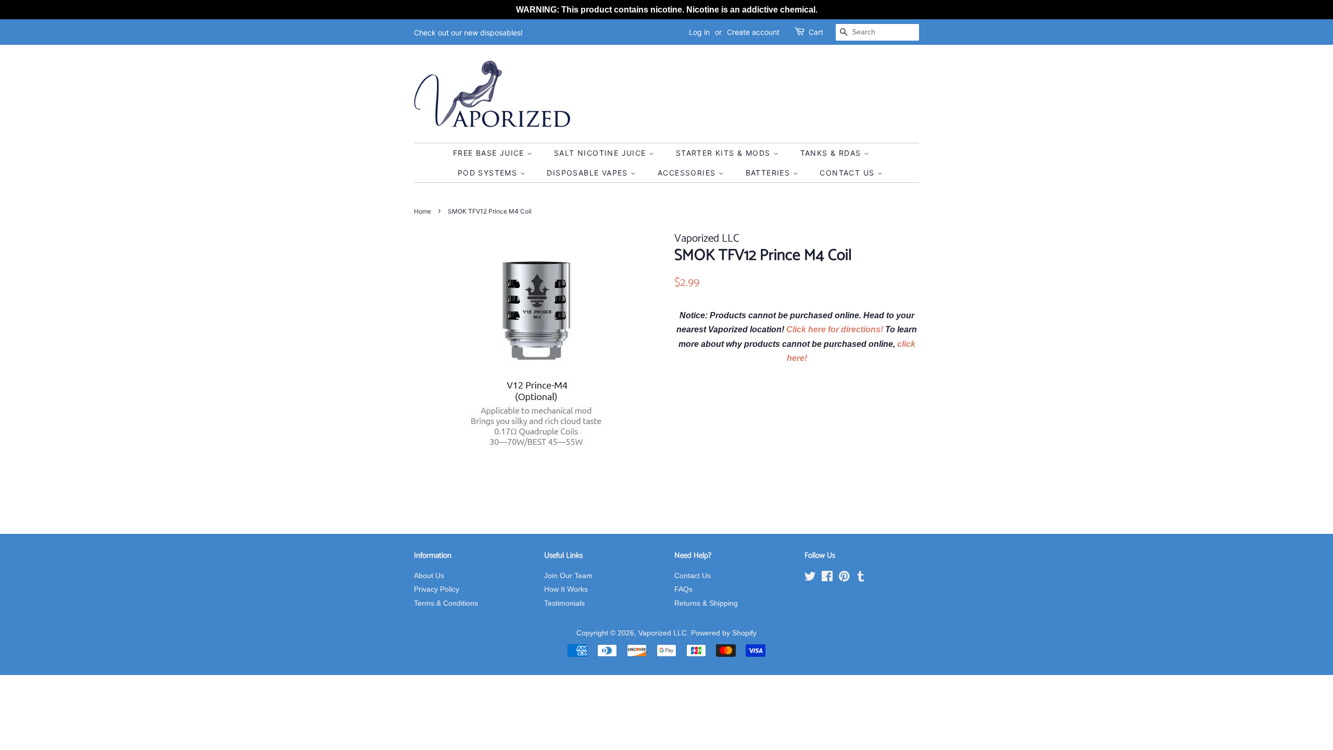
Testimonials (564, 603)
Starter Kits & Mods (724, 152)
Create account (753, 32)
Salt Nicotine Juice (601, 152)
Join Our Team (568, 576)
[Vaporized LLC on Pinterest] (844, 578)
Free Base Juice (490, 152)
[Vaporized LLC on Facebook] (827, 578)
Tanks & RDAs (832, 152)
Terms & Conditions (446, 603)
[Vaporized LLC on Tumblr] (860, 578)
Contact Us (848, 172)
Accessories (688, 172)
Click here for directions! (835, 329)
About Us (429, 576)
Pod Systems (489, 172)
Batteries (769, 172)
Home (422, 211)
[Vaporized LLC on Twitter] (810, 578)
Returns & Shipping (706, 603)
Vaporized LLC (662, 633)
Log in (699, 32)
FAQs (683, 589)
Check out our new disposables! (468, 32)
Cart (816, 32)
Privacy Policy (436, 589)
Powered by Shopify (724, 633)
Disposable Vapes (589, 172)
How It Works (566, 589)
